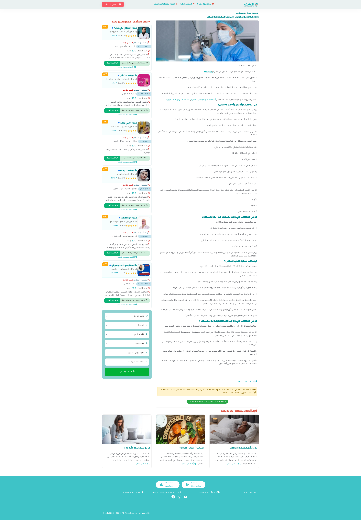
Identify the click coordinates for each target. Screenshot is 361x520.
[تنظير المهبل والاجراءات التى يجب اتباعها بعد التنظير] (207, 41)
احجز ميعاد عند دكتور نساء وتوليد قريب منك (207, 401)
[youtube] (187, 497)
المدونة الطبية (186, 4)
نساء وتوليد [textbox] (139, 316)
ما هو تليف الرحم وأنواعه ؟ (137, 448)
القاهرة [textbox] (141, 325)
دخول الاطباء (111, 4)
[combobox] (125, 316)
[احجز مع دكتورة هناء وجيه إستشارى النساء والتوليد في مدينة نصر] (143, 175)
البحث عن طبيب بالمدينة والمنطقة (166, 492)
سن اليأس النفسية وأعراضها (243, 448)
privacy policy (144, 513)
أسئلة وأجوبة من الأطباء (208, 492)
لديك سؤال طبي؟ (204, 4)
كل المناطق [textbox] (139, 334)
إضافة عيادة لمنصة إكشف (164, 4)
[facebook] (174, 497)
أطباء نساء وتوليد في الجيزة (177, 100)
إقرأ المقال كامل (233, 463)
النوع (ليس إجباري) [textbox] (136, 353)
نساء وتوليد (240, 13)
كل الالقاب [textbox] (139, 343)
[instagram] (180, 497)
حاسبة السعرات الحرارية (132, 492)
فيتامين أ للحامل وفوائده (191, 448)
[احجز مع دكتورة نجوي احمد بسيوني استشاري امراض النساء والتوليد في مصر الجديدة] (143, 270)
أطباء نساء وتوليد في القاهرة (203, 100)
